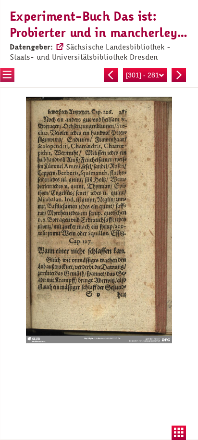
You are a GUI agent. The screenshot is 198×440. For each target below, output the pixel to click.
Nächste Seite (179, 75)
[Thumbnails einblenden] (179, 433)
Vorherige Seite (111, 75)
